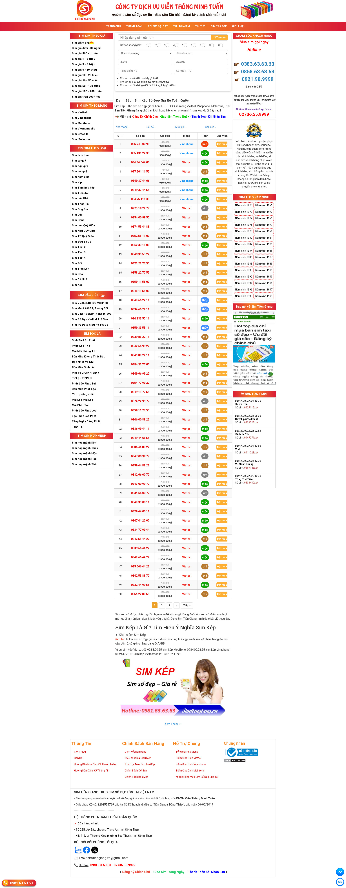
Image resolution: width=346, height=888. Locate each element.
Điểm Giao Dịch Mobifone (190, 770)
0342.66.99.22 (140, 346)
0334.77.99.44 (140, 529)
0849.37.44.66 (140, 180)
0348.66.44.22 (140, 557)
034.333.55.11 (140, 318)
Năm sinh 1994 (243, 283)
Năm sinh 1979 (263, 231)
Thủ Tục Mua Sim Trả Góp (140, 764)
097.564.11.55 (140, 171)
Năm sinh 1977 (263, 224)
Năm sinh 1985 (263, 250)
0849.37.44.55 (140, 190)
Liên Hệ (78, 758)
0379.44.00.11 (140, 511)
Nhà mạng (122, 127)
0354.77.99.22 (140, 382)
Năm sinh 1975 (263, 218)
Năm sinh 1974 (243, 218)
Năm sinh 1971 (263, 205)
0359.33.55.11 (140, 327)
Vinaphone (187, 144)
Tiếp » (186, 605)
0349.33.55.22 (140, 254)
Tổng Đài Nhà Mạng (187, 751)
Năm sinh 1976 (243, 224)
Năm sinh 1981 (263, 237)
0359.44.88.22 (140, 465)
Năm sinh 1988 (243, 263)
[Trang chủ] (173, 9)
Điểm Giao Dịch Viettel (188, 758)
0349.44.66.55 (140, 438)
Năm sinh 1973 (263, 211)
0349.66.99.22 (140, 373)
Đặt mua (222, 144)
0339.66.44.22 (140, 548)
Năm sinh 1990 (243, 270)
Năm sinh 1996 (243, 289)
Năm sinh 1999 (263, 296)
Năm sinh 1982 (243, 244)
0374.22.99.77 (140, 401)
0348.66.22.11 (140, 300)
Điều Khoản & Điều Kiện (138, 758)
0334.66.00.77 (140, 493)
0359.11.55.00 (140, 281)
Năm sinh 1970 (243, 205)
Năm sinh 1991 (263, 270)
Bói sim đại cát (158, 26)
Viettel (186, 162)
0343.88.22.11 (140, 355)
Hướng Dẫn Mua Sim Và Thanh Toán (95, 764)
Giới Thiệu (238, 26)
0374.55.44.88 (140, 226)
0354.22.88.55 (140, 594)
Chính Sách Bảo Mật (136, 776)
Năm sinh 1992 (243, 276)
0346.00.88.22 (140, 419)
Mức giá (180, 127)
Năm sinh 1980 (243, 237)
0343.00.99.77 (140, 484)
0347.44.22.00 (140, 520)
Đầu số (150, 127)
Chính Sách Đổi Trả (136, 770)
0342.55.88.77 (140, 575)
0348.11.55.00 (140, 291)
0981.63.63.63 (21, 883)
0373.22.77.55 (140, 263)
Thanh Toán (134, 26)
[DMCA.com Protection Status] (235, 760)
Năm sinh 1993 (263, 276)
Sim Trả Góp (219, 26)
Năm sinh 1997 (263, 289)
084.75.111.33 (140, 199)
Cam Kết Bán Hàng (135, 751)
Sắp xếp (210, 127)
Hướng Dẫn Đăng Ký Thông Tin (91, 770)
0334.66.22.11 (140, 309)
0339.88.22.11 (140, 337)
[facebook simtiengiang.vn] (340, 872)
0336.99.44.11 (140, 428)
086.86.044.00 (140, 162)
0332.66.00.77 (140, 474)
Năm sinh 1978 (243, 231)
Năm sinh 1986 (243, 257)
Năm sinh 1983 (263, 244)
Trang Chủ (113, 26)
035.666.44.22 (140, 566)
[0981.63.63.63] (340, 882)
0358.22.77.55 (140, 272)
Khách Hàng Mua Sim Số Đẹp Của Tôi (197, 776)
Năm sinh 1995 (263, 283)
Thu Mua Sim (181, 26)
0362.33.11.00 (140, 245)
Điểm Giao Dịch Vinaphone (191, 764)
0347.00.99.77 (140, 456)
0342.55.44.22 (140, 539)
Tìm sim (221, 37)
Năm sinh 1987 (263, 257)
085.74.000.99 (140, 144)
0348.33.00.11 (140, 502)
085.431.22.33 (140, 153)
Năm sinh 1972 (243, 211)
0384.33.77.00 (140, 364)
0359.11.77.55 (140, 410)
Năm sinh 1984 (243, 250)
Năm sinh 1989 (263, 263)
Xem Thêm (171, 724)
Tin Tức (200, 26)
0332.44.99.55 (140, 585)
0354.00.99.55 (140, 217)
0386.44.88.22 (140, 447)
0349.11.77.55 (140, 392)
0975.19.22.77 (140, 208)
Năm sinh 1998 (243, 296)
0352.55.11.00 (140, 236)
